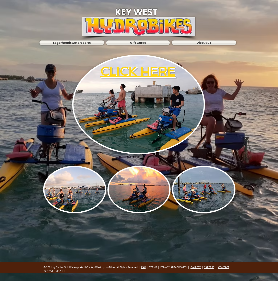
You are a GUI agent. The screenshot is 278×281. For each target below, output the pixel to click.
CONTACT (223, 267)
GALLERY (195, 267)
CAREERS (209, 267)
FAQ (143, 267)
